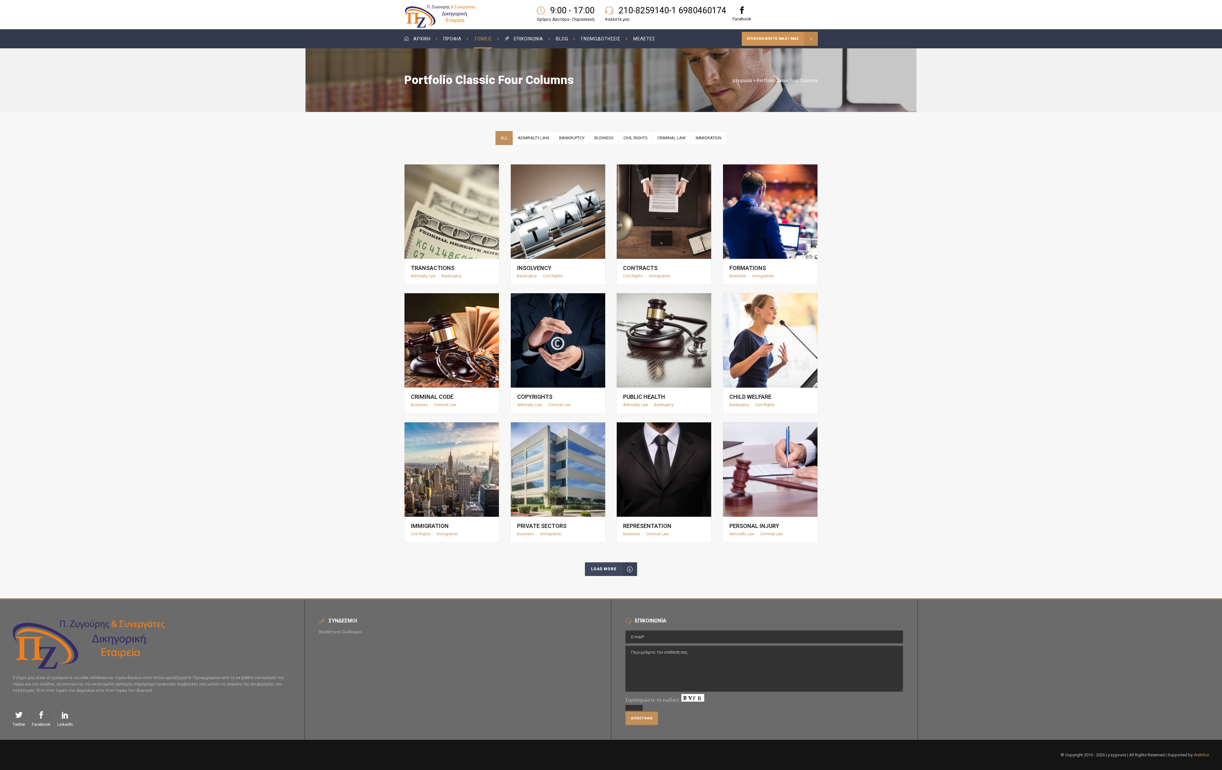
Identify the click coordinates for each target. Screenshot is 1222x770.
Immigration (430, 526)
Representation (647, 526)
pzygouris (742, 80)
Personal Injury (754, 526)
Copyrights (534, 396)
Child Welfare (750, 396)
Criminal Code (432, 396)
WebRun (1201, 755)
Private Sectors (541, 526)
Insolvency (534, 268)
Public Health (644, 396)
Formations (747, 268)
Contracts (640, 268)
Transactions (432, 268)
